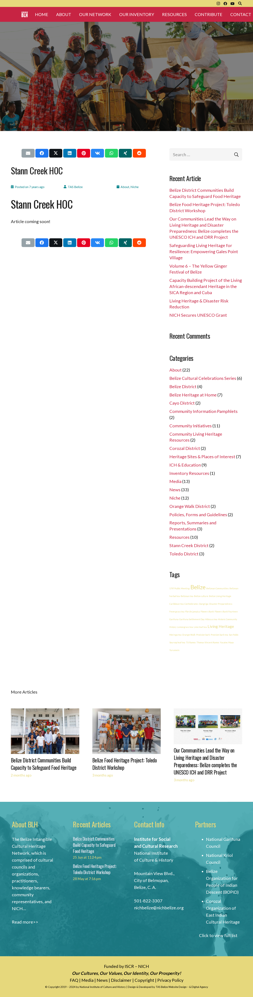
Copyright (144, 980)
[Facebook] (225, 3)
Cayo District (182, 403)
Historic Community (227, 619)
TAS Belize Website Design (171, 986)
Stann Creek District (189, 545)
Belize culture (201, 596)
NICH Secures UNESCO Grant (198, 315)
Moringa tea (175, 634)
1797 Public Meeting (179, 588)
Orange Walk (188, 634)
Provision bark (203, 634)
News (174, 489)
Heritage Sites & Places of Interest (202, 456)
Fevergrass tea (176, 611)
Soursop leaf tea (177, 642)
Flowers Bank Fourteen (226, 611)
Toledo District (183, 553)
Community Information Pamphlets (203, 411)
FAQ (74, 980)
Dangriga (203, 604)
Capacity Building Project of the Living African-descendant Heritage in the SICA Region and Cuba (205, 286)
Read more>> (25, 922)
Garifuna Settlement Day (191, 619)
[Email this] (28, 153)
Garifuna (173, 619)
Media (175, 481)
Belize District (182, 386)
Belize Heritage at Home (193, 394)
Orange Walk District (189, 506)
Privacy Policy (170, 980)
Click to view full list (218, 935)
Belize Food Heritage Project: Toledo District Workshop (124, 763)
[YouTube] (232, 3)
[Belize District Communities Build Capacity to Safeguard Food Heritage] (45, 712)
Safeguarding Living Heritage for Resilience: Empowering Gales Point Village (203, 251)
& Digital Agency (198, 986)
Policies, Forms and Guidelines (198, 514)
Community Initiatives (190, 425)
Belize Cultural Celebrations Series (202, 378)
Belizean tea (187, 596)
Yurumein (174, 650)
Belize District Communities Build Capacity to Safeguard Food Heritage (43, 763)
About (125, 187)
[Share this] (41, 153)
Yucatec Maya (227, 642)
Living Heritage (221, 626)
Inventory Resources (189, 473)
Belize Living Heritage (220, 596)
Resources (179, 537)
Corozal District (184, 448)
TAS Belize (75, 187)
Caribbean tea (176, 604)
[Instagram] (218, 3)
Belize (198, 587)
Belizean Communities (217, 588)
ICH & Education (185, 465)
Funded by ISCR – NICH (126, 966)
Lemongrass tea (185, 627)
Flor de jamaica (192, 611)
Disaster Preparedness (220, 604)
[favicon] (24, 14)
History (172, 627)
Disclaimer (121, 980)
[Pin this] (83, 153)
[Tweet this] (55, 153)
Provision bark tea (219, 634)
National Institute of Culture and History (103, 986)
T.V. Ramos (191, 642)
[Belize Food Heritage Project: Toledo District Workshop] (126, 712)
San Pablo (233, 634)
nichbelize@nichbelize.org (159, 907)
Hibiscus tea (211, 619)
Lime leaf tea (200, 627)
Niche (134, 187)
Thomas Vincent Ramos (207, 642)
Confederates (191, 604)
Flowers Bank (207, 611)
